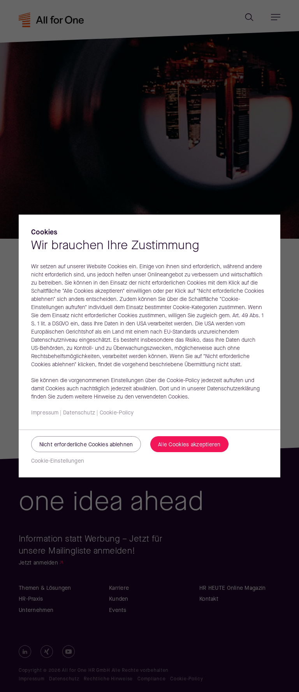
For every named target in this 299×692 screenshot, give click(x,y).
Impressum (44, 413)
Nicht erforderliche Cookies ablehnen (86, 445)
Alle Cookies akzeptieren (189, 445)
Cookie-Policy (117, 413)
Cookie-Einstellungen (57, 461)
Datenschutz (79, 413)
